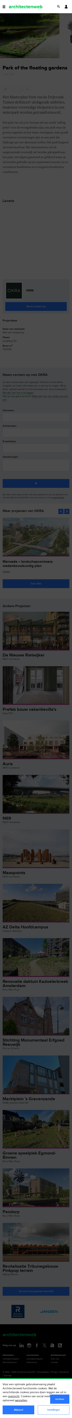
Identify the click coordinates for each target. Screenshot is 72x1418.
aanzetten (21, 1400)
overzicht (13, 1396)
